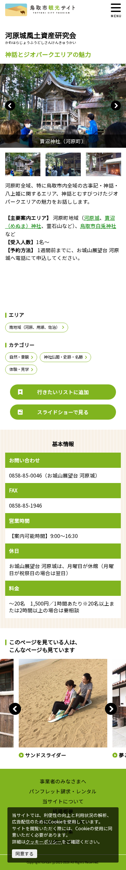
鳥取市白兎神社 (98, 225)
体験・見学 (19, 369)
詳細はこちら (30, 661)
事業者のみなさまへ (63, 781)
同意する (25, 853)
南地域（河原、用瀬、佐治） (34, 327)
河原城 (92, 217)
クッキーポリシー (44, 841)
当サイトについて (63, 801)
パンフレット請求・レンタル (63, 791)
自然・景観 (19, 357)
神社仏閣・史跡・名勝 (63, 357)
